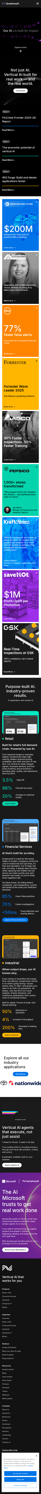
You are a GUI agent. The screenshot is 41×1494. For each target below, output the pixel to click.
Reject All (20, 1479)
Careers (5, 1439)
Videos (5, 1391)
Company (6, 1406)
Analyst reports (8, 1369)
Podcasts (5, 1388)
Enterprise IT (7, 1304)
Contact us (6, 1442)
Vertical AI (6, 1413)
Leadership (6, 1435)
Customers (6, 1424)
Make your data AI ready (11, 1351)
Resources (6, 1366)
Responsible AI (8, 1358)
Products (6, 1289)
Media (4, 1307)
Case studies (7, 1377)
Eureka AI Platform (9, 1347)
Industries (6, 1315)
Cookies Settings (20, 1485)
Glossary (5, 1384)
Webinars (5, 1395)
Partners (5, 1431)
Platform (5, 1344)
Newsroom (6, 1417)
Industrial (5, 1300)
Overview (5, 1318)
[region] (20, 1472)
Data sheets (6, 1380)
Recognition (6, 1428)
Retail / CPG (6, 1293)
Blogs (4, 1373)
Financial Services (9, 1296)
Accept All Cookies (20, 1473)
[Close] (36, 1455)
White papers (7, 1398)
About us (5, 1409)
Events (4, 1420)
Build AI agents (8, 1355)
